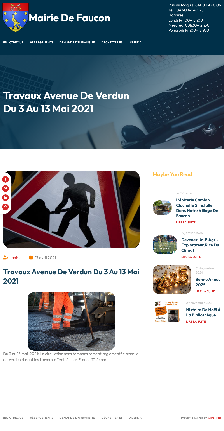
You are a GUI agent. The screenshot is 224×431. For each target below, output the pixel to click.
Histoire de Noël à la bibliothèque (203, 312)
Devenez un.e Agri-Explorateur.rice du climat (200, 245)
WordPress (215, 417)
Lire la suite (186, 222)
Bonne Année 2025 (208, 282)
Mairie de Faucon (69, 17)
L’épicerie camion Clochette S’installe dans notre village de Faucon (197, 207)
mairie (16, 257)
